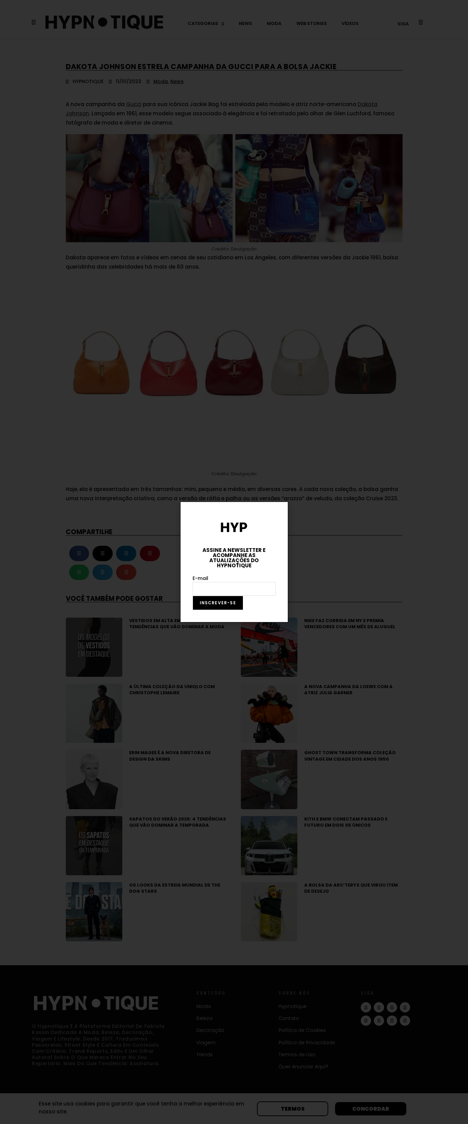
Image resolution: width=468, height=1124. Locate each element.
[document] (234, 562)
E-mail (200, 578)
